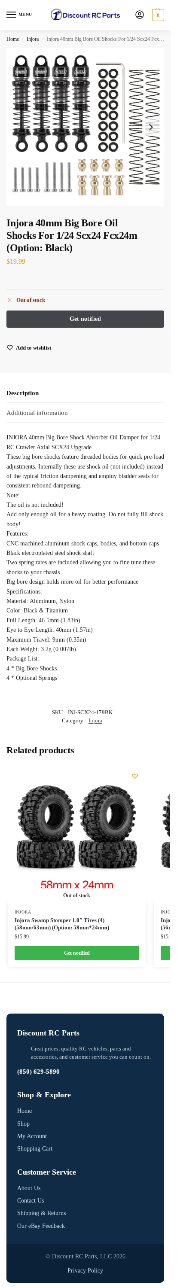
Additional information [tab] (37, 412)
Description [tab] (22, 393)
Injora (33, 39)
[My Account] (139, 15)
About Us (28, 1188)
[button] (157, 15)
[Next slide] (151, 127)
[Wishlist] (134, 776)
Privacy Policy (85, 1270)
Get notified (77, 953)
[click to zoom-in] (85, 127)
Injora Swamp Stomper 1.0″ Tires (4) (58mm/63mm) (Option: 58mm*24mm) (62, 924)
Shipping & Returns (41, 1213)
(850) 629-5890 (38, 1071)
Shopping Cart (34, 1148)
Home (12, 39)
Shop (23, 1124)
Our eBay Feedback (41, 1226)
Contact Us (30, 1200)
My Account (32, 1136)
